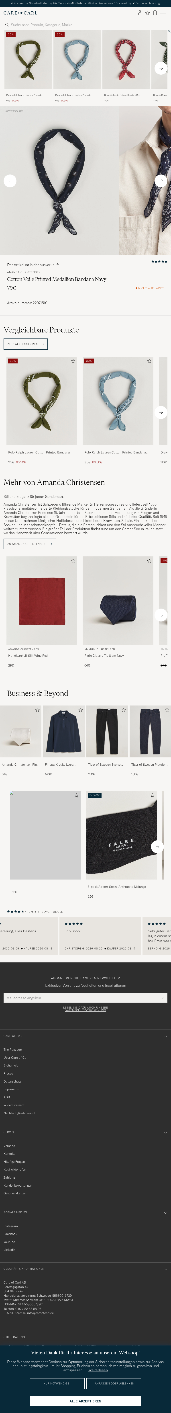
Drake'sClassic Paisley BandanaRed (122, 95)
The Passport (13, 1050)
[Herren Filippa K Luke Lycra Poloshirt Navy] (64, 731)
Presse (8, 1073)
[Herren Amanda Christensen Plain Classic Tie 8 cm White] (20, 731)
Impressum (11, 1089)
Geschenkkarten (15, 1193)
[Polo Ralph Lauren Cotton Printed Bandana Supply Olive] (28, 92)
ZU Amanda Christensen (27, 544)
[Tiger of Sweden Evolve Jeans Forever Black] (107, 760)
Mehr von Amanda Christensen (54, 482)
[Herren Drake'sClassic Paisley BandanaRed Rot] (126, 59)
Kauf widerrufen (15, 1169)
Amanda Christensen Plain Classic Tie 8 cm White (21, 765)
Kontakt (9, 1154)
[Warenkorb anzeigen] (155, 12)
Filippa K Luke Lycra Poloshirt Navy (59, 765)
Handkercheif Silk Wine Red (28, 656)
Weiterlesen (98, 1370)
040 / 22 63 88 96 (28, 1309)
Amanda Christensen (24, 272)
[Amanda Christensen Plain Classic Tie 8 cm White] (20, 760)
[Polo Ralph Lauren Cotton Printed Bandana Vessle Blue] (77, 92)
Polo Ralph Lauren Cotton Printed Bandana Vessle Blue (72, 95)
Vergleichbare (41, 329)
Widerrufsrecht (14, 1105)
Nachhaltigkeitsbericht (19, 1113)
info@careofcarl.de (40, 1313)
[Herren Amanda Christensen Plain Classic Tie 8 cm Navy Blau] (118, 600)
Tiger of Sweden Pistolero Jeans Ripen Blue (149, 765)
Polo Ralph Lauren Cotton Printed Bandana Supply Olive (23, 95)
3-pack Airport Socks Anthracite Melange (117, 887)
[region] (85, 936)
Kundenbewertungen (18, 1185)
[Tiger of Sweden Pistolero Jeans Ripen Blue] (150, 760)
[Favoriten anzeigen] (147, 13)
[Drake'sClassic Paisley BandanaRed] (126, 92)
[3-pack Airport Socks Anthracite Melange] (121, 882)
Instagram (11, 1226)
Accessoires (14, 111)
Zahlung (9, 1177)
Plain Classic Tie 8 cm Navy (104, 656)
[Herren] (45, 835)
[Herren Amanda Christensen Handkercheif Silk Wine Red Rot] (41, 600)
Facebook (10, 1234)
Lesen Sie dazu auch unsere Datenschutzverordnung (85, 1009)
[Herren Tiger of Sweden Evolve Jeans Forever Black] (107, 731)
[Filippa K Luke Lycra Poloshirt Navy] (64, 760)
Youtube (9, 1242)
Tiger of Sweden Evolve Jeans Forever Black (104, 765)
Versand (9, 1146)
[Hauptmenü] (163, 12)
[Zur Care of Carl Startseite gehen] (20, 13)
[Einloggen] (139, 13)
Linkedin (10, 1250)
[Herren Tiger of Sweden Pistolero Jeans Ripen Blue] (150, 731)
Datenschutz (12, 1081)
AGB (7, 1097)
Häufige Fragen (14, 1162)
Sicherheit (11, 1065)
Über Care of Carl (16, 1058)
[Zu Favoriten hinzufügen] (72, 362)
